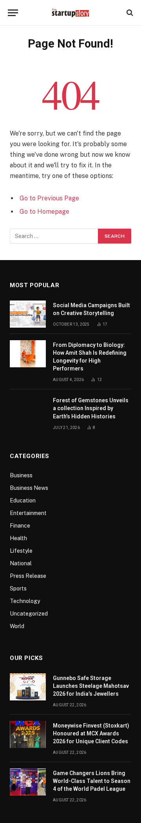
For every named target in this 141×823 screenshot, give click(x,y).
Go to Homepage (44, 211)
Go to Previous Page (49, 198)
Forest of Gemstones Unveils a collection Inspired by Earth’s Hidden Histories (90, 408)
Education (23, 500)
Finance (20, 525)
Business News (29, 488)
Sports (18, 588)
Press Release (28, 576)
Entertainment (28, 513)
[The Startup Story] (70, 12)
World (17, 626)
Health (18, 538)
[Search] (129, 13)
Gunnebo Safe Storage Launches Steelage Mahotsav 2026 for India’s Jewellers (91, 686)
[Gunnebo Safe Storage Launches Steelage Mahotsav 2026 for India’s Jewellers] (28, 686)
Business (21, 475)
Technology (25, 601)
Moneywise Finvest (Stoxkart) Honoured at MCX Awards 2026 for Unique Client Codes (91, 733)
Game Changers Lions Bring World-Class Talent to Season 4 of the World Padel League (91, 781)
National (21, 563)
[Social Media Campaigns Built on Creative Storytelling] (28, 314)
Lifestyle (21, 551)
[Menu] (13, 13)
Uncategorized (29, 613)
